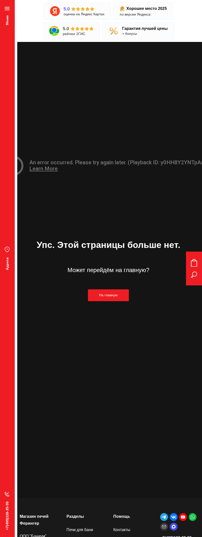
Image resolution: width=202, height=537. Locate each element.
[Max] (174, 527)
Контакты (121, 530)
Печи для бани (80, 530)
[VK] (174, 517)
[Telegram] (164, 517)
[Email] (164, 527)
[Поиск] (194, 275)
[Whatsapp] (193, 517)
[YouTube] (183, 517)
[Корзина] (194, 263)
